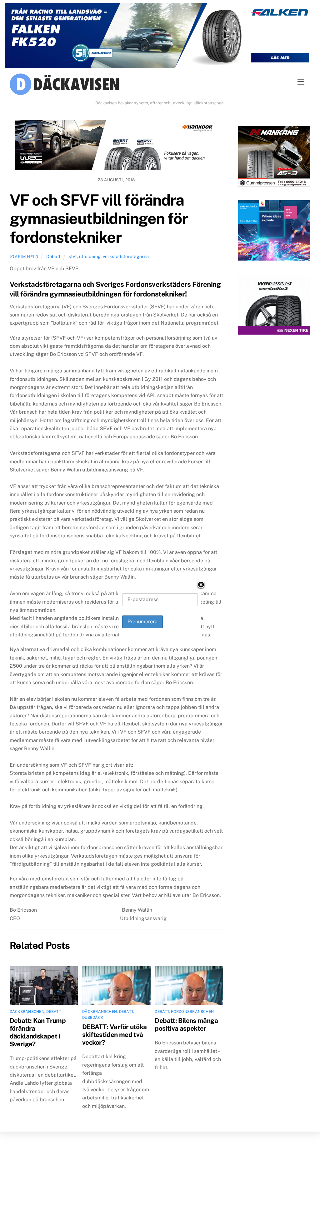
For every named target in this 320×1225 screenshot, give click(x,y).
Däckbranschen (27, 1011)
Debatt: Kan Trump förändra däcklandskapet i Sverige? (38, 1032)
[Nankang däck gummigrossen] (274, 157)
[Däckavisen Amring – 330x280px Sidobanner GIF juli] (274, 306)
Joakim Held (24, 256)
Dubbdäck (92, 1017)
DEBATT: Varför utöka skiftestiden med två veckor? (114, 1034)
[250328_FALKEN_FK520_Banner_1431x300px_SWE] (160, 37)
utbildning (90, 256)
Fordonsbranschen (192, 1011)
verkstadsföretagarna (126, 256)
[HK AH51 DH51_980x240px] (116, 146)
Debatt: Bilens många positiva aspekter (186, 1024)
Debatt (53, 256)
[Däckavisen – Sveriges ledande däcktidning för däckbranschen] (160, 85)
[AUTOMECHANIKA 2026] (274, 231)
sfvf (73, 256)
